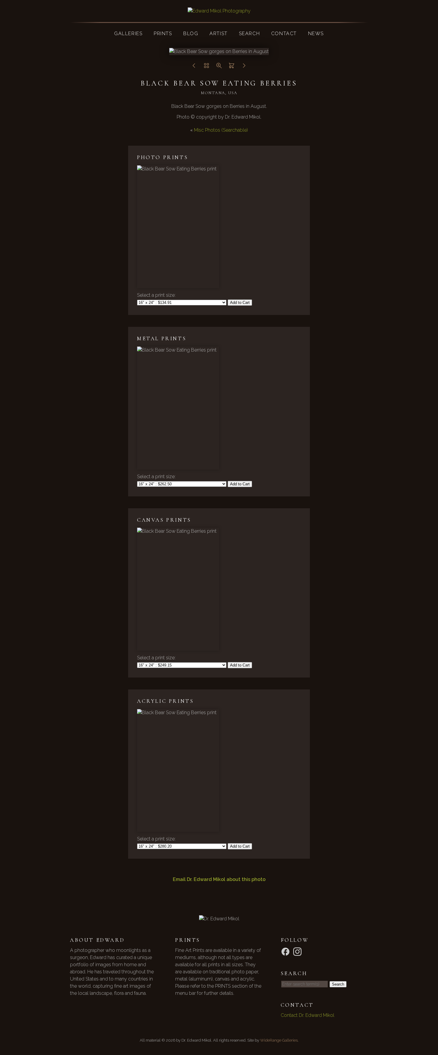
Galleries (128, 33)
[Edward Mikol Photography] (219, 11)
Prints (163, 33)
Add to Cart (240, 302)
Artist (218, 33)
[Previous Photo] (194, 67)
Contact (284, 33)
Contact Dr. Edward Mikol (307, 1015)
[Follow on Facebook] (286, 951)
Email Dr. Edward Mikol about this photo (219, 879)
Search (249, 33)
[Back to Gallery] (206, 67)
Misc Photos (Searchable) (221, 130)
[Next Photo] (244, 67)
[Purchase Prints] (231, 67)
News (316, 33)
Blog (190, 33)
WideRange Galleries (279, 1040)
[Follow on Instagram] (298, 951)
